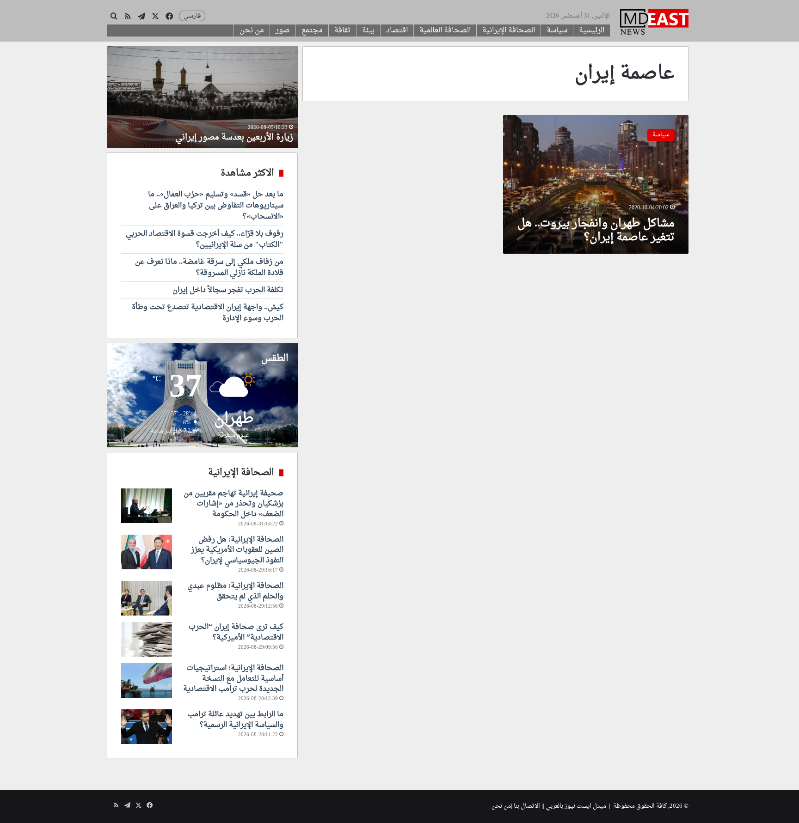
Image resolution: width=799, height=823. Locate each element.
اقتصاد (397, 30)
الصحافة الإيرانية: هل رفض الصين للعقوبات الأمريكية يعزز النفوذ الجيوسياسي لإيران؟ (237, 550)
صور (283, 30)
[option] (202, 97)
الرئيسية (591, 30)
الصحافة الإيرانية (508, 30)
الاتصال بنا (527, 806)
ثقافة (342, 30)
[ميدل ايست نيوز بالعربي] (654, 23)
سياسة (557, 30)
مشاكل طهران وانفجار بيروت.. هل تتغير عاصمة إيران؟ (596, 230)
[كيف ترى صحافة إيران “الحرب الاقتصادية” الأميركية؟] (146, 639)
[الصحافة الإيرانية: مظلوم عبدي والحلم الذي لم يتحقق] (146, 598)
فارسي (192, 16)
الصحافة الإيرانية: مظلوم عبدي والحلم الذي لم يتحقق (235, 591)
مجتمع (312, 30)
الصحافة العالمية (445, 30)
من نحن (252, 30)
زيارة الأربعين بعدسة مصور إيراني (234, 137)
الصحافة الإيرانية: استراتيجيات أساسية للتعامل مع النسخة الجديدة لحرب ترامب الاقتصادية (233, 678)
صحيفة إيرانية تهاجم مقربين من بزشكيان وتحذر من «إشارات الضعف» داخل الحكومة (233, 504)
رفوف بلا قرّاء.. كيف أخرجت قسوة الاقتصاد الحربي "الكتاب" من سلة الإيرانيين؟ (204, 239)
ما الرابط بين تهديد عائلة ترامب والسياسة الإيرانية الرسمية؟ (235, 719)
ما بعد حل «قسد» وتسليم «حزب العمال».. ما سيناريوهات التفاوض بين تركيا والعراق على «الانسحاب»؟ (215, 206)
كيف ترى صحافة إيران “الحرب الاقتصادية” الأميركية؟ (236, 632)
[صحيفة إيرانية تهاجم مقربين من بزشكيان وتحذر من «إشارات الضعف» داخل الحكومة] (146, 505)
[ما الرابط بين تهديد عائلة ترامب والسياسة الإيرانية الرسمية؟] (146, 726)
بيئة (368, 30)
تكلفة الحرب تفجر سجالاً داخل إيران (227, 290)
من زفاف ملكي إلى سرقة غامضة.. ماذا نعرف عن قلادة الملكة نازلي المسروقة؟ (209, 267)
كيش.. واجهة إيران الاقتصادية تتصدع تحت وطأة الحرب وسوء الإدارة (207, 312)
